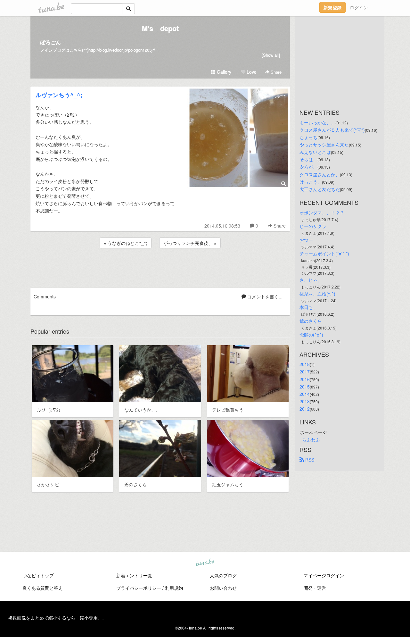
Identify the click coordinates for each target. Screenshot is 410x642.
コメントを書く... (264, 296)
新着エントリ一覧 (134, 575)
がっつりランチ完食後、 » (190, 243)
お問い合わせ (223, 588)
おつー (306, 240)
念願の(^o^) (311, 334)
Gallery (223, 72)
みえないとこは (315, 152)
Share (275, 72)
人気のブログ (223, 575)
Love (251, 72)
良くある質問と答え (42, 588)
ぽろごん (50, 42)
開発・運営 (315, 588)
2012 (304, 408)
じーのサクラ (312, 226)
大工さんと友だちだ (319, 189)
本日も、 (308, 307)
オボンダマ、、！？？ (321, 212)
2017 (304, 371)
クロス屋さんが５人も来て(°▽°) (332, 130)
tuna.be (205, 563)
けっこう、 (310, 182)
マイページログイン (324, 575)
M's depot (160, 28)
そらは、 (308, 159)
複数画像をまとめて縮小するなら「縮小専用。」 (57, 617)
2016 (304, 379)
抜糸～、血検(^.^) (317, 293)
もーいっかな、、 (317, 122)
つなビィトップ (38, 575)
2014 (304, 394)
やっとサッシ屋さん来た (324, 144)
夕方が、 (308, 166)
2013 (304, 401)
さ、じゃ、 (310, 280)
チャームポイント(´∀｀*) (324, 253)
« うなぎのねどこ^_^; (125, 243)
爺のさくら (310, 321)
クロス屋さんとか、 (319, 174)
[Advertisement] (160, 267)
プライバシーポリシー (138, 588)
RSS (309, 459)
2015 (304, 386)
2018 (304, 364)
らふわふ (311, 439)
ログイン (359, 7)
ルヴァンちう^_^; (59, 95)
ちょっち (308, 137)
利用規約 (174, 588)
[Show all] (271, 55)
